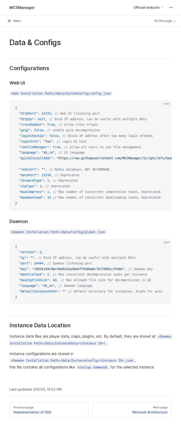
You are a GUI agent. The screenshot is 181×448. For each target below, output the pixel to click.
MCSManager (22, 7)
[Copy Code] (164, 108)
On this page (163, 21)
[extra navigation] (171, 7)
